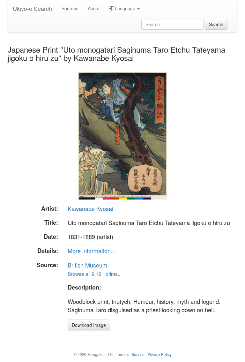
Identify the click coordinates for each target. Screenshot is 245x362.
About (94, 8)
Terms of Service (130, 354)
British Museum (87, 265)
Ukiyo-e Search (32, 8)
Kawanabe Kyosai (90, 208)
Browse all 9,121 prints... (95, 273)
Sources (70, 8)
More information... (91, 250)
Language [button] (125, 8)
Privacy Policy (159, 354)
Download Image (89, 325)
